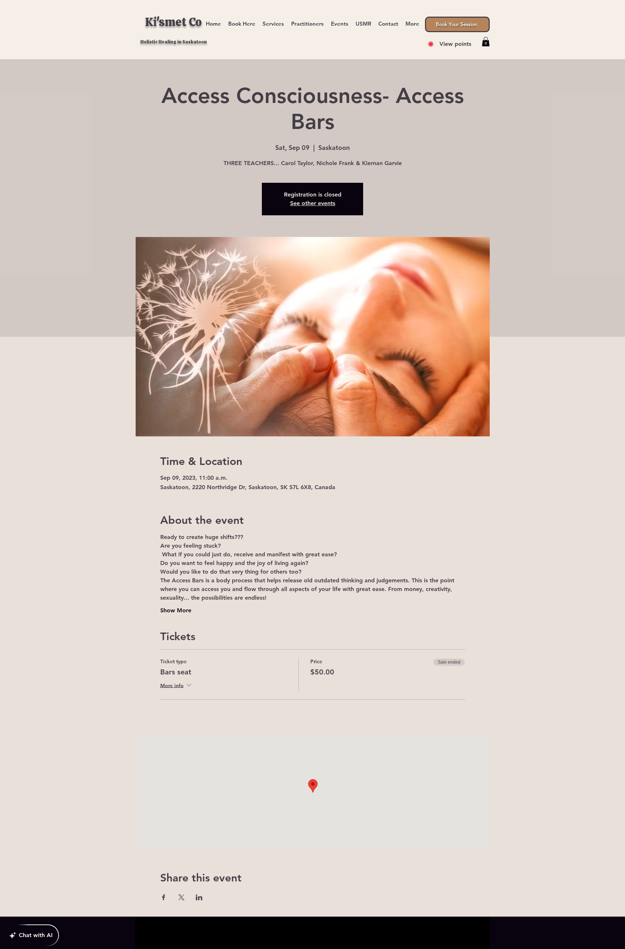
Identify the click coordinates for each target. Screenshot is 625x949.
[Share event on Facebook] (163, 897)
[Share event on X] (181, 897)
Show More (175, 610)
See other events (312, 203)
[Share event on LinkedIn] (199, 897)
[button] (412, 20)
